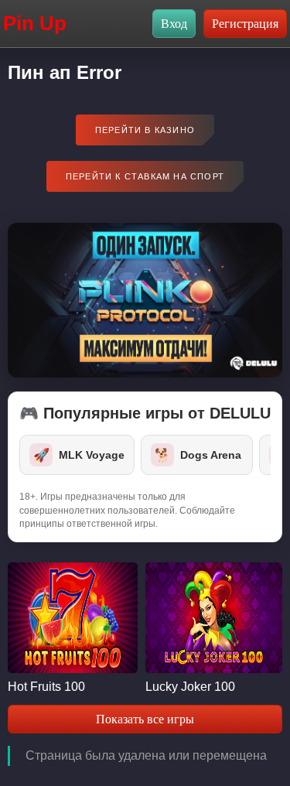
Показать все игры (145, 719)
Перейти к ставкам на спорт (145, 176)
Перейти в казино (145, 130)
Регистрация (245, 23)
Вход (174, 23)
